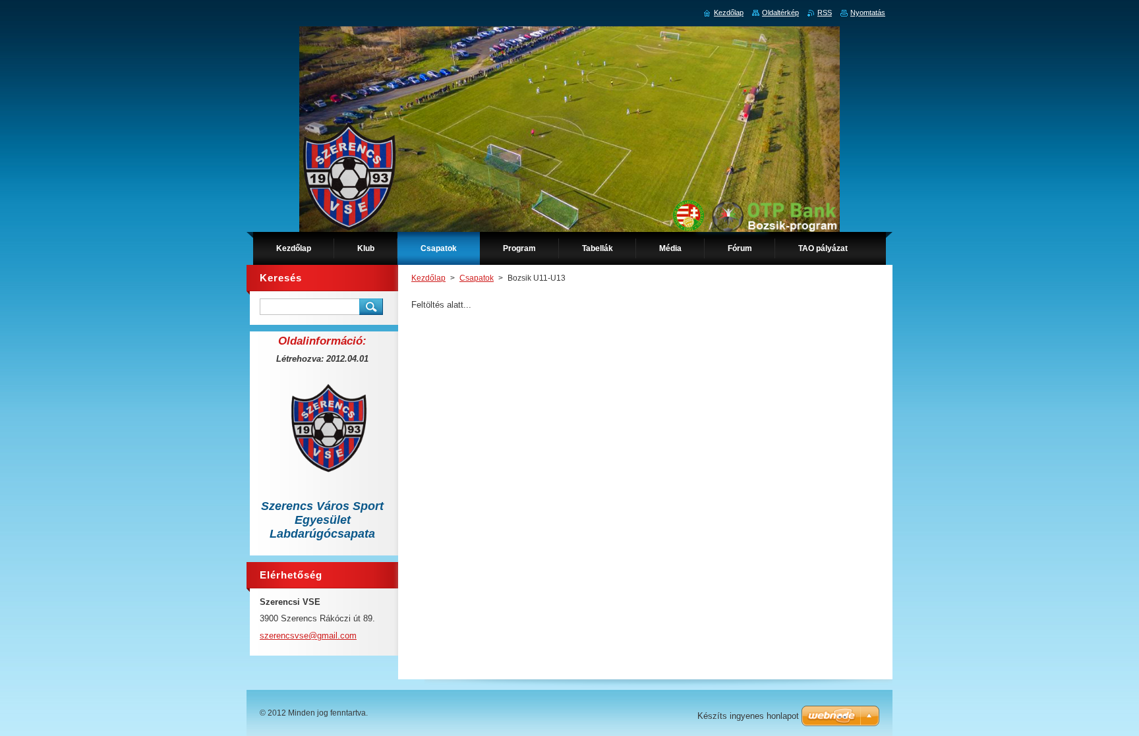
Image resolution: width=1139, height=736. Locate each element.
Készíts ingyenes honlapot (748, 716)
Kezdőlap (428, 278)
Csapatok (476, 278)
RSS (824, 12)
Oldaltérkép (780, 12)
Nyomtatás (867, 12)
